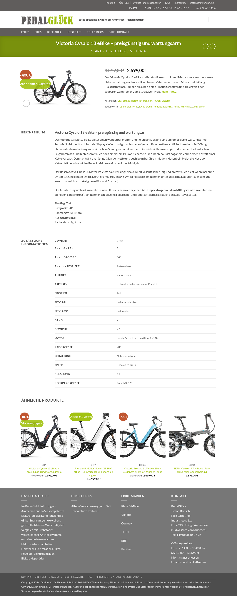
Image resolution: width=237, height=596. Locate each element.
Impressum (180, 2)
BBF (124, 540)
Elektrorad (132, 106)
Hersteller (74, 32)
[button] (213, 19)
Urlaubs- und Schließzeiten (147, 2)
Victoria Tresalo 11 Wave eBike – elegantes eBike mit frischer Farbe (142, 470)
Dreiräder (54, 32)
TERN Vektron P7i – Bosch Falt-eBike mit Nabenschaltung (192, 470)
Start (96, 51)
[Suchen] (214, 32)
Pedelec (158, 106)
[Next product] (205, 46)
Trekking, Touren (152, 100)
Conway (126, 523)
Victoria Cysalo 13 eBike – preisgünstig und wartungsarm (44, 470)
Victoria (138, 51)
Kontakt (110, 2)
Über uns (124, 2)
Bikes (38, 32)
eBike (123, 106)
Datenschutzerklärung (202, 2)
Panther (126, 549)
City (120, 100)
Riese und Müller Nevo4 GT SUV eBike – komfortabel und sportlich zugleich (93, 472)
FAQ (167, 2)
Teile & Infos (95, 32)
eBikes (25, 32)
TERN (125, 532)
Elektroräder (146, 106)
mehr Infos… (169, 91)
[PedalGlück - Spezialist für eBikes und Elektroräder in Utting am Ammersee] (47, 19)
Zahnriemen (198, 106)
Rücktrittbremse (182, 106)
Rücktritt (168, 106)
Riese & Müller (130, 506)
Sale (112, 32)
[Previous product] (213, 46)
